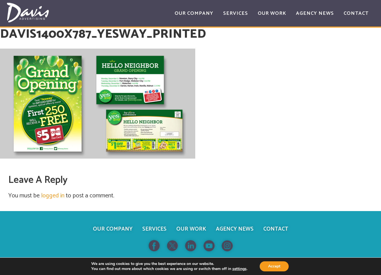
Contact (275, 229)
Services (154, 229)
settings (239, 268)
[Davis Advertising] (28, 13)
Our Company (112, 229)
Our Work (191, 229)
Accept (274, 266)
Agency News (235, 229)
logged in (52, 196)
